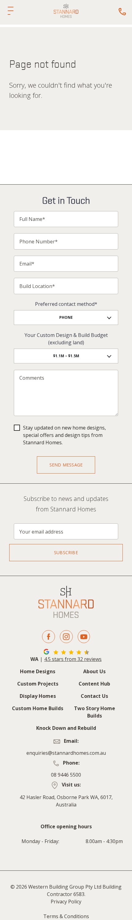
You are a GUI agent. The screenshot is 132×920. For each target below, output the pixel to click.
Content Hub (94, 683)
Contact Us (94, 696)
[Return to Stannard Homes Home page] (66, 11)
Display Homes (38, 696)
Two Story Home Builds (94, 712)
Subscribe (66, 552)
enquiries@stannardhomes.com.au (66, 753)
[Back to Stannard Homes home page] (66, 602)
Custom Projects (37, 683)
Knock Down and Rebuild (66, 728)
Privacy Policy (66, 901)
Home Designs (37, 671)
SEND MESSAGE (66, 465)
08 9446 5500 (66, 774)
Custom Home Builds (37, 708)
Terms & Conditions (66, 916)
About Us (94, 671)
